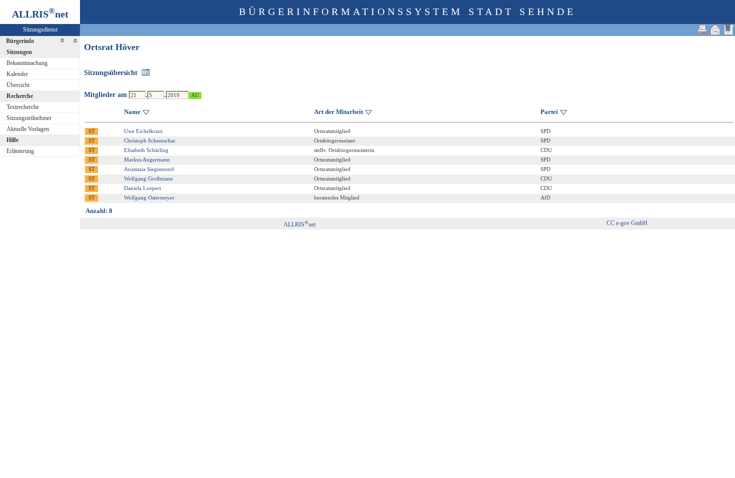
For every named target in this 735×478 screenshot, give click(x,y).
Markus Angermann (147, 159)
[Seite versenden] (716, 30)
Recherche (19, 96)
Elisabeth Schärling (146, 150)
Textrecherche (22, 107)
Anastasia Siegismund (149, 169)
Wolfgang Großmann (148, 179)
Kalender (17, 74)
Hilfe (12, 140)
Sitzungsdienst (40, 29)
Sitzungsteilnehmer (29, 118)
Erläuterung (20, 151)
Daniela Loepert (142, 188)
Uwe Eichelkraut (143, 131)
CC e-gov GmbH (627, 223)
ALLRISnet (300, 224)
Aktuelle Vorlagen (27, 129)
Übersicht (18, 85)
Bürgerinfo (20, 41)
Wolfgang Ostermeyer (149, 197)
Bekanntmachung (27, 63)
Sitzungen (19, 52)
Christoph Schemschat (149, 141)
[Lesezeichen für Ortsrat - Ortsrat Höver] (728, 30)
